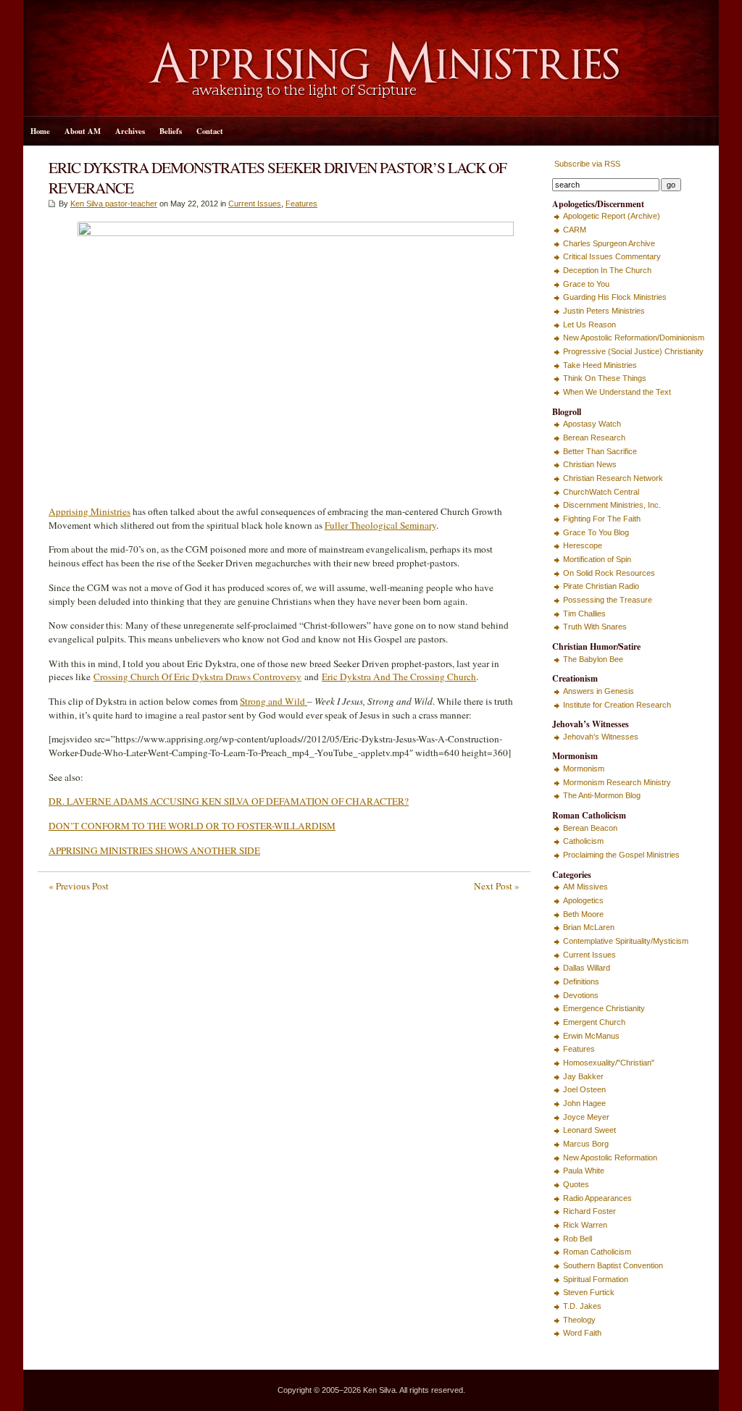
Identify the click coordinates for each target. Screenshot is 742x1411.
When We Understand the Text (617, 392)
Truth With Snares (595, 626)
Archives (130, 131)
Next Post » (497, 885)
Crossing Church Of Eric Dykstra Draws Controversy (197, 676)
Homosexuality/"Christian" (608, 1062)
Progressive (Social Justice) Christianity (633, 351)
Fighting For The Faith (602, 518)
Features (301, 203)
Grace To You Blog (596, 532)
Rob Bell (577, 1238)
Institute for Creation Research (617, 704)
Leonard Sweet (589, 1130)
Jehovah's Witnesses (600, 736)
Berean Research (594, 437)
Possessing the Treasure (607, 599)
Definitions (581, 981)
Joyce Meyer (586, 1117)
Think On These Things (604, 378)
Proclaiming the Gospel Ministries (621, 854)
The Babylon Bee (593, 659)
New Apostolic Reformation (610, 1157)
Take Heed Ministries (600, 365)
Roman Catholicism (597, 1251)
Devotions (581, 995)
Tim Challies (584, 613)
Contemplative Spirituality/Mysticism (625, 941)
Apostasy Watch (592, 423)
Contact (209, 131)
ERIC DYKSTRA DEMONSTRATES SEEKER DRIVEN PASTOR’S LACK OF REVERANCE (278, 177)
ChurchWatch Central (601, 491)
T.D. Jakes (582, 1306)
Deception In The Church (607, 270)
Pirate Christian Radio (601, 586)
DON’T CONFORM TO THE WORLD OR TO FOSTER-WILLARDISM (192, 825)
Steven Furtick (588, 1292)
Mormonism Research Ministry (617, 782)
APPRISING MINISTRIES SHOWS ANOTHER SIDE (154, 850)
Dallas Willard (586, 967)
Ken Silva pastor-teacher (113, 203)
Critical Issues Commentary (612, 256)
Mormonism (583, 768)
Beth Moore (583, 914)
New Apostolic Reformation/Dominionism (633, 337)
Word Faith (582, 1332)
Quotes (576, 1184)
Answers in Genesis (598, 691)
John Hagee (584, 1103)
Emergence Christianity (604, 1008)
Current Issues (254, 203)
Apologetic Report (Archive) (611, 216)
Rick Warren (585, 1225)
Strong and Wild (273, 701)
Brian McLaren (588, 927)
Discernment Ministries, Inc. (612, 505)
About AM (82, 131)
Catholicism (583, 841)
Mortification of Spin (597, 559)
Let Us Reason (589, 324)
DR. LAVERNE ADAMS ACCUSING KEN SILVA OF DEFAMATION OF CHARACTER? (229, 801)
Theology (579, 1319)
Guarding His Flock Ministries (615, 297)
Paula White (583, 1170)
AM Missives (585, 886)
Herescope (582, 545)
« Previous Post (79, 885)
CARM (574, 229)
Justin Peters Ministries (604, 310)
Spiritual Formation (595, 1279)
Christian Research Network (613, 478)
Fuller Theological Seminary (380, 525)
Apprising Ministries (89, 511)
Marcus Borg (586, 1143)
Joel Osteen (584, 1089)
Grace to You (586, 284)
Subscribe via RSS (586, 163)
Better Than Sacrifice (600, 451)
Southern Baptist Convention (613, 1265)
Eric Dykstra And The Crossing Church (399, 676)
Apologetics (583, 900)
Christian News (590, 464)
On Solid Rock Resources (609, 573)
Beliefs (170, 131)
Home (40, 131)
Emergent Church (594, 1022)
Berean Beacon (590, 828)
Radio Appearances (597, 1198)
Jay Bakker (583, 1076)
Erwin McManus (591, 1035)
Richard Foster (589, 1211)
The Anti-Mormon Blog (602, 795)
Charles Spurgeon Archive (609, 243)
